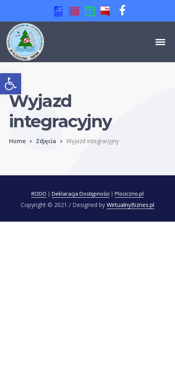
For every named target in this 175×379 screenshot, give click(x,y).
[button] (10, 83)
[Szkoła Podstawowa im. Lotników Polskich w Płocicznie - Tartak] (25, 41)
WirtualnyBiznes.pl (130, 205)
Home (17, 141)
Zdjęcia (46, 141)
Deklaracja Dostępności (80, 193)
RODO (38, 193)
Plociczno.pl (129, 193)
